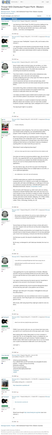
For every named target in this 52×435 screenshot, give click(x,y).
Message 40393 (16, 355)
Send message (5, 23)
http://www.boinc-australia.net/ (21, 385)
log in (18, 16)
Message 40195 (16, 36)
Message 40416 (16, 379)
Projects (13, 11)
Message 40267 (16, 210)
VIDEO (15, 372)
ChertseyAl (6, 37)
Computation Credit (36, 186)
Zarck (4, 379)
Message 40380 (16, 317)
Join (43, 2)
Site (21, 2)
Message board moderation (7, 13)
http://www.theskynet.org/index (32, 412)
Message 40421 (16, 396)
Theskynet (16, 370)
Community (14, 2)
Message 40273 (16, 256)
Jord (4, 119)
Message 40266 (16, 119)
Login (47, 2)
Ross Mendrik (5, 21)
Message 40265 (16, 62)
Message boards (5, 11)
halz (3, 62)
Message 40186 (16, 21)
